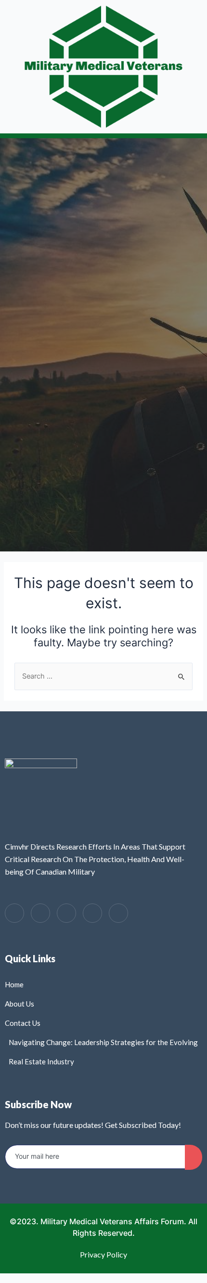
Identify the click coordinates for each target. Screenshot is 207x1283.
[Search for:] (103, 676)
